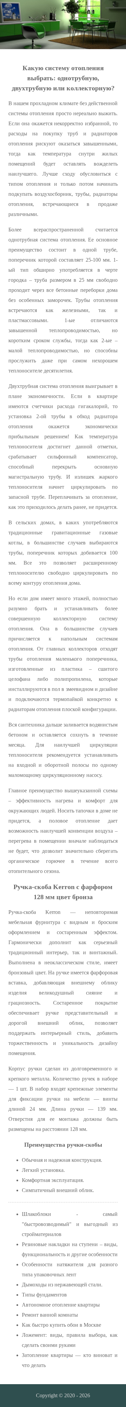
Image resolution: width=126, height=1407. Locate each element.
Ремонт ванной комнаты (50, 1315)
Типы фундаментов (44, 1295)
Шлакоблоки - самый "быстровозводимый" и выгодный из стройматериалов (70, 1224)
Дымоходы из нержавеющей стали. (62, 1284)
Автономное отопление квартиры (61, 1305)
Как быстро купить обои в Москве (61, 1325)
